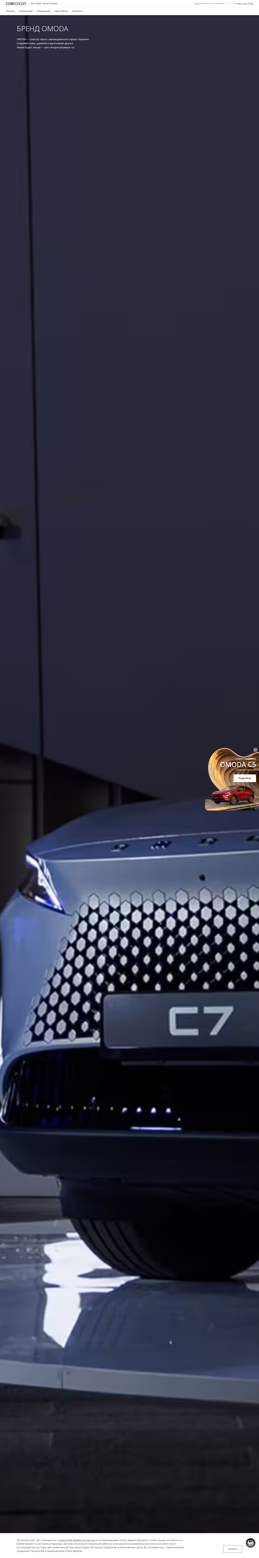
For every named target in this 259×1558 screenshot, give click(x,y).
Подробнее (244, 778)
